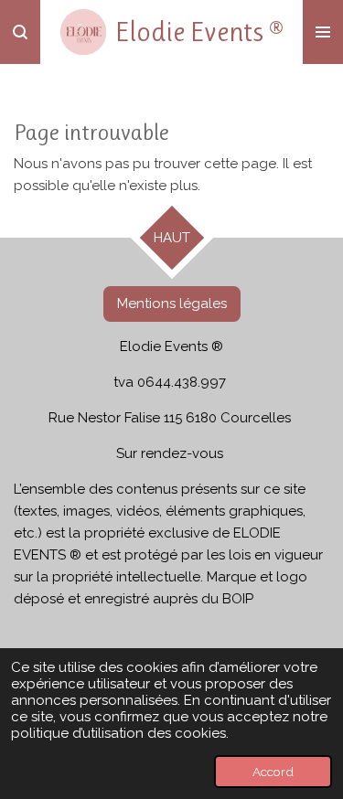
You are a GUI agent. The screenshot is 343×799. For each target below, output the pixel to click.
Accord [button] (273, 771)
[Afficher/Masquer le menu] (323, 32)
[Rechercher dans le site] (20, 32)
